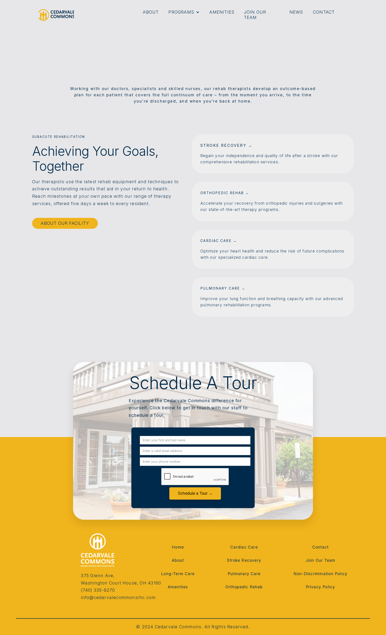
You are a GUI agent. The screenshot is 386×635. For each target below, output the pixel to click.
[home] (56, 15)
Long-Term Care (178, 573)
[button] (183, 12)
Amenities (178, 587)
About (151, 12)
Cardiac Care (244, 547)
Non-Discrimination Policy (320, 573)
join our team (255, 15)
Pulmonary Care (244, 573)
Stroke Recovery (244, 560)
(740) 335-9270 (98, 590)
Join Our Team (321, 560)
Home (178, 547)
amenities (221, 12)
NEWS (296, 12)
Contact (324, 12)
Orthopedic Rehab (243, 587)
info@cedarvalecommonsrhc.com (118, 597)
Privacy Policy (320, 587)
